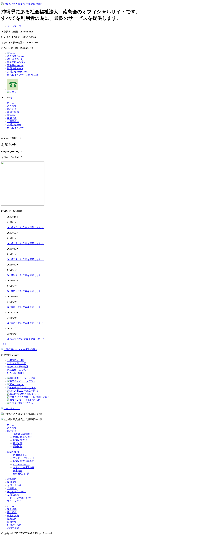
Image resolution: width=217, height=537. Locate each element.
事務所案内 (13, 112)
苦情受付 (12, 488)
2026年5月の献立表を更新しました (25, 259)
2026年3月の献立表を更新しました (25, 291)
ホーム (10, 103)
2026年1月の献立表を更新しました (25, 323)
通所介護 (17, 443)
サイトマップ (14, 26)
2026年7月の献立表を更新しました (25, 243)
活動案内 (15, 65)
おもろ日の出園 (15, 373)
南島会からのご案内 (17, 369)
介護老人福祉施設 (22, 434)
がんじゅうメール (22, 74)
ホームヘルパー (21, 464)
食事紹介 (17, 470)
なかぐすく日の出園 (17, 366)
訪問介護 (17, 446)
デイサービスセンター (25, 458)
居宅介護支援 (20, 440)
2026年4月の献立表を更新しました (25, 275)
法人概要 (16, 56)
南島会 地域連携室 (23, 467)
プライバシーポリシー (19, 497)
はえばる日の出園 (16, 363)
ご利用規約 (13, 121)
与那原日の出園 (15, 360)
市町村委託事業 (21, 473)
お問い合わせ (17, 71)
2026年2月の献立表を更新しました (25, 307)
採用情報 (15, 68)
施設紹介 (15, 59)
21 (10, 344)
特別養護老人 (20, 455)
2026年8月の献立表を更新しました (25, 227)
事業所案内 (16, 62)
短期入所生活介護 (22, 437)
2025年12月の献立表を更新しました (26, 339)
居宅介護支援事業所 (23, 461)
